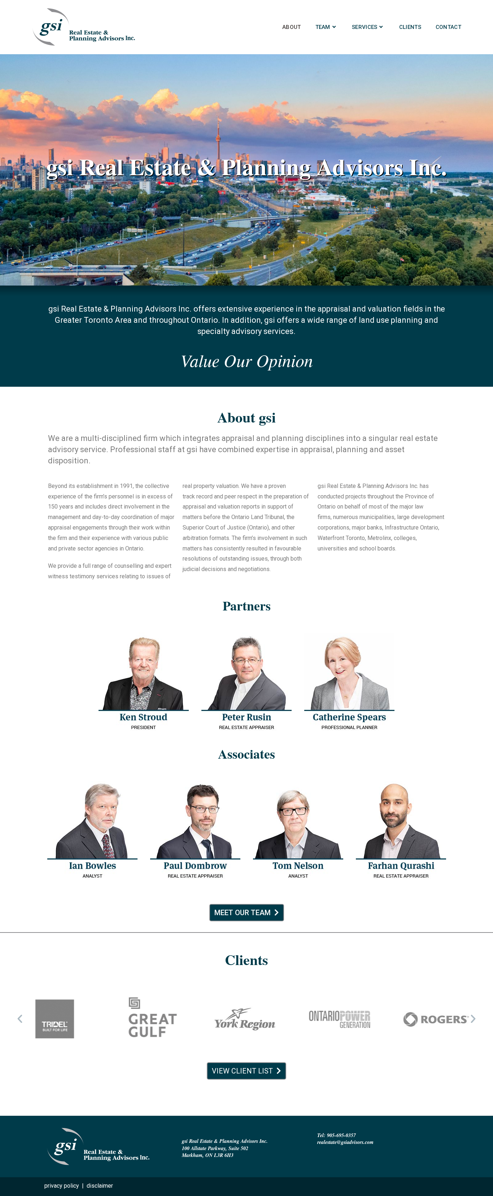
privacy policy (61, 1185)
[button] (19, 1018)
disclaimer (100, 1185)
